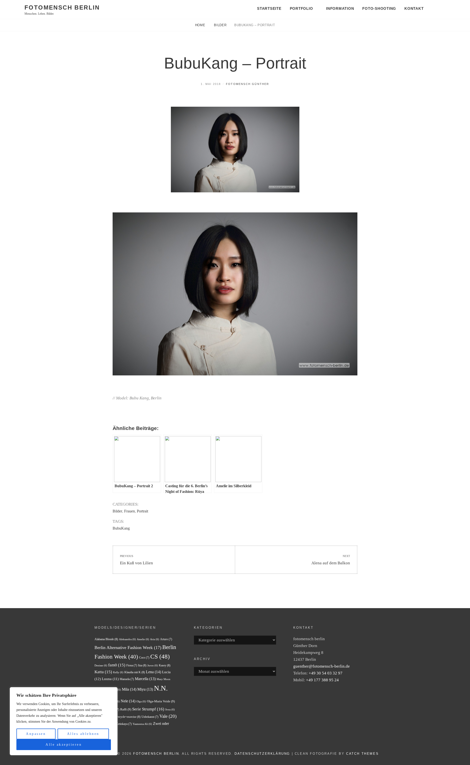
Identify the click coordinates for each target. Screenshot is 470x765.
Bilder (220, 25)
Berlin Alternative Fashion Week (127, 647)
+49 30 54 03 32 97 (325, 673)
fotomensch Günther (247, 83)
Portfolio (301, 8)
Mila (129, 689)
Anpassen (36, 734)
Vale (167, 716)
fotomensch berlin (62, 7)
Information (340, 8)
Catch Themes (362, 753)
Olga (141, 701)
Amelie (143, 639)
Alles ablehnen (83, 734)
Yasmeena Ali (142, 724)
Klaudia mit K (134, 672)
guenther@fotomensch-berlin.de (321, 666)
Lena (153, 672)
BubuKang (121, 528)
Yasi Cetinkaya (121, 723)
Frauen (129, 511)
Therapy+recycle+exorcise (123, 717)
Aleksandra (127, 639)
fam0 (116, 665)
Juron (152, 665)
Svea (170, 709)
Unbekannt (149, 716)
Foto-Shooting (379, 8)
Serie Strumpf (148, 709)
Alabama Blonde (106, 639)
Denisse (100, 665)
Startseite (269, 8)
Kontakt (413, 8)
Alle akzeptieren (64, 744)
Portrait (142, 511)
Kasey (164, 665)
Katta (103, 672)
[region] (64, 721)
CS (160, 656)
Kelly (118, 672)
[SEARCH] (439, 9)
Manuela (127, 679)
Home (200, 25)
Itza (142, 665)
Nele (128, 701)
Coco (144, 657)
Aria (154, 639)
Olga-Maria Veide (161, 701)
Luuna (110, 679)
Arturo (166, 639)
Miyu (145, 689)
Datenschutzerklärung (262, 753)
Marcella (145, 679)
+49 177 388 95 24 (322, 680)
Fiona (131, 665)
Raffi (125, 709)
